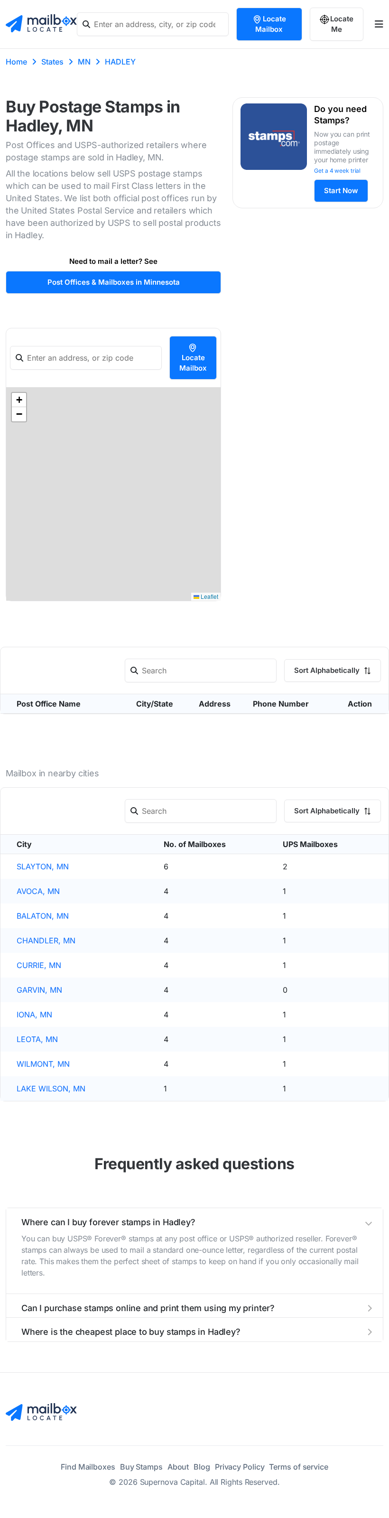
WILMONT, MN (43, 1064)
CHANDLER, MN (46, 940)
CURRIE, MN (39, 965)
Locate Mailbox (270, 24)
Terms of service (298, 1466)
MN (84, 61)
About (178, 1466)
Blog (202, 1466)
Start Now (341, 190)
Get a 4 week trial (337, 170)
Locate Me (341, 24)
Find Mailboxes (88, 1466)
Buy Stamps (141, 1466)
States (52, 61)
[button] (19, 400)
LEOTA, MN (37, 1039)
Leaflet (208, 596)
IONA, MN (34, 1014)
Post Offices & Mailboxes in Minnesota (113, 282)
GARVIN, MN (39, 990)
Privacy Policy (240, 1466)
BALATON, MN (43, 916)
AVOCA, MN (38, 891)
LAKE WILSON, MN (51, 1088)
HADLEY (120, 61)
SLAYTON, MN (43, 866)
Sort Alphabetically (327, 670)
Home (16, 61)
